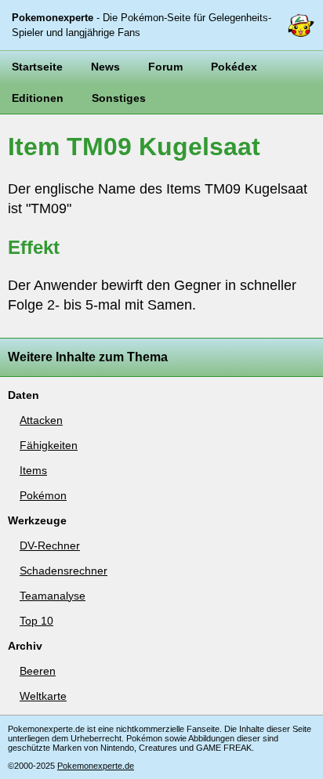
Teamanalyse (52, 595)
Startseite (37, 66)
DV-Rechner (50, 545)
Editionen (38, 98)
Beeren (38, 671)
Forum (165, 66)
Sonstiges (119, 98)
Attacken (41, 420)
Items (33, 470)
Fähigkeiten (49, 445)
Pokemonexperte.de (95, 765)
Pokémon (43, 495)
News (105, 66)
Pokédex (234, 66)
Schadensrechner (63, 570)
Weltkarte (43, 696)
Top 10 (36, 620)
